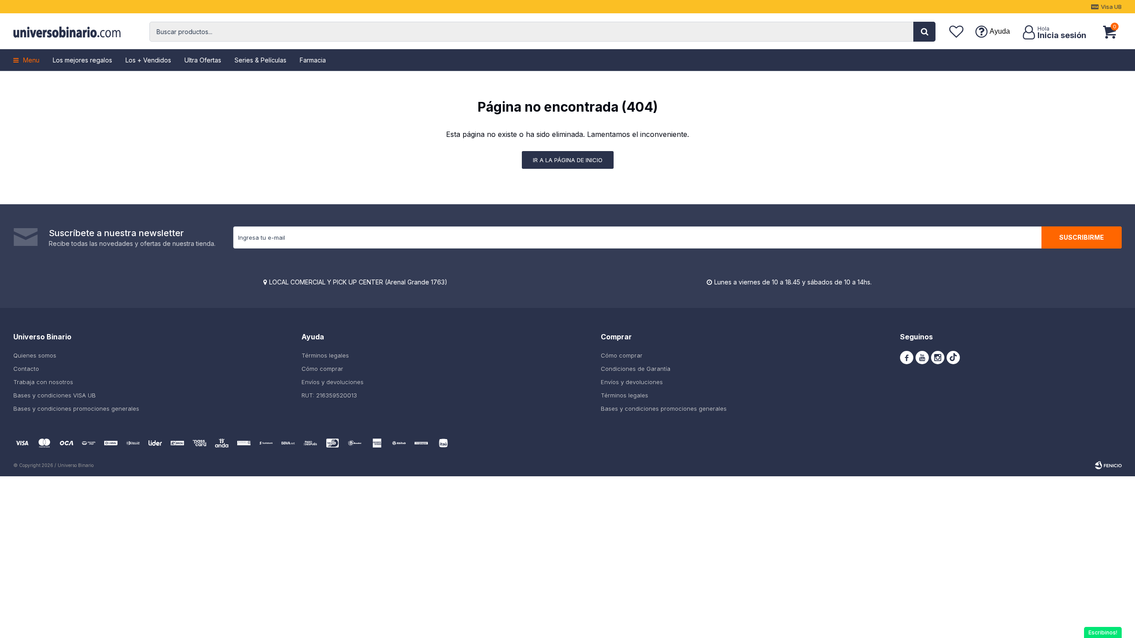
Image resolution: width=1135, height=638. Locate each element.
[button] (924, 32)
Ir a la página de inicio (568, 159)
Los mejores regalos (82, 60)
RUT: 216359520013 (329, 395)
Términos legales (325, 355)
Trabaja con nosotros (43, 381)
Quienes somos (34, 355)
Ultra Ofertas (202, 60)
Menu (31, 60)
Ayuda (1000, 31)
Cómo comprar (322, 368)
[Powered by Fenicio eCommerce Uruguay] (1108, 465)
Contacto (26, 368)
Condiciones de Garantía (635, 368)
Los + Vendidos (148, 60)
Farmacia (313, 60)
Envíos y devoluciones (332, 381)
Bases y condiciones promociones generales (76, 408)
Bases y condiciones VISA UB (54, 395)
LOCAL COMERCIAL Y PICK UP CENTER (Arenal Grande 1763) (358, 282)
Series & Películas (260, 60)
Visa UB (1111, 6)
